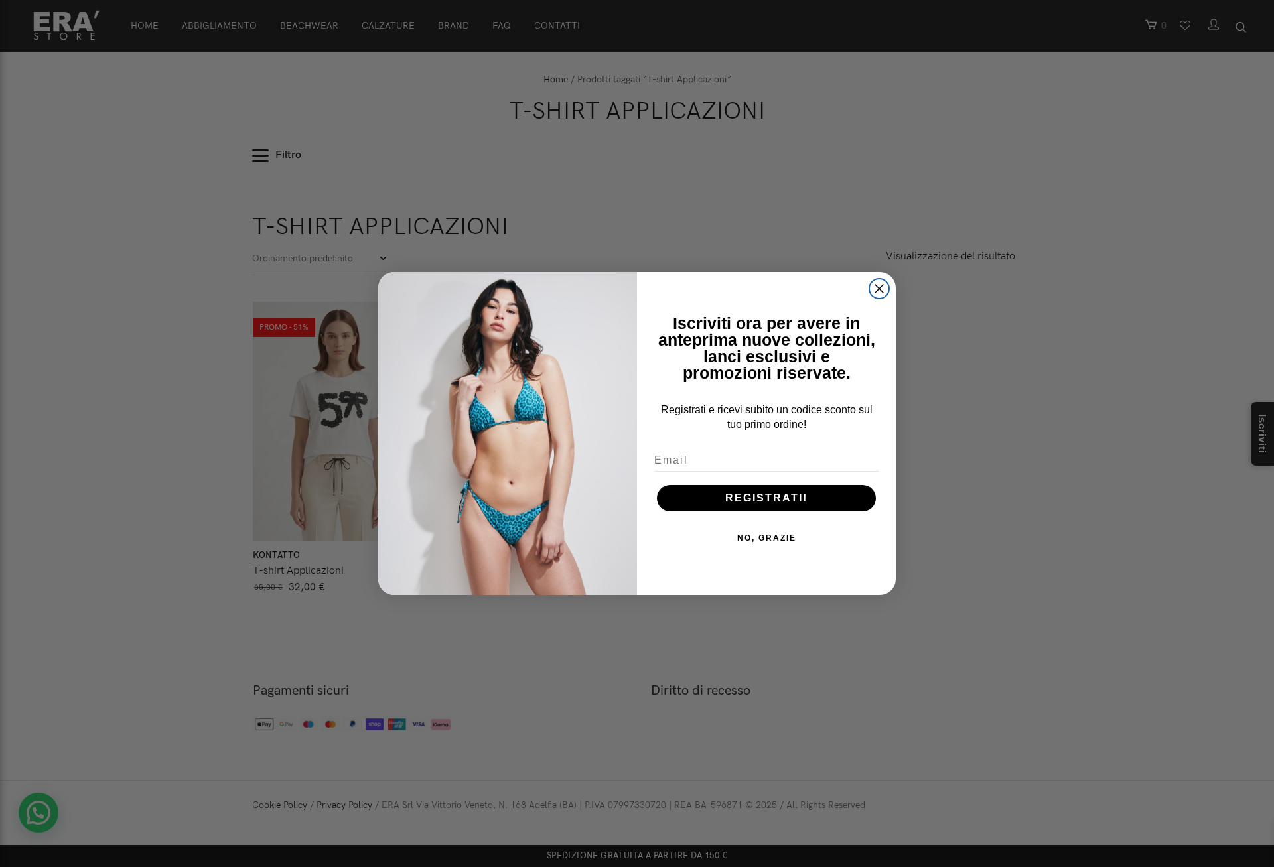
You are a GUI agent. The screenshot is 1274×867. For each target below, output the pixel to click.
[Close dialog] (879, 289)
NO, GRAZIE (766, 538)
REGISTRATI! (766, 497)
